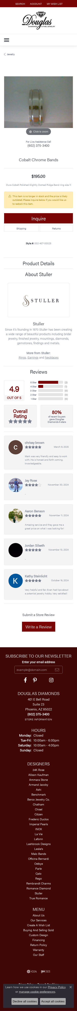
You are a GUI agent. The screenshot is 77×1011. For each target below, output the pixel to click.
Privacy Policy (57, 987)
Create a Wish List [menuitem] (38, 925)
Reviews (38, 371)
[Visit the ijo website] (45, 971)
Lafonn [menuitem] (38, 839)
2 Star (33, 394)
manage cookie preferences (37, 991)
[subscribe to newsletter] (57, 669)
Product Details (38, 263)
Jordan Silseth (35, 545)
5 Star (33, 382)
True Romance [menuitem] (38, 898)
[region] (38, 102)
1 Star (34, 399)
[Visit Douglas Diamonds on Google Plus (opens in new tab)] (51, 680)
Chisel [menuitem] (38, 809)
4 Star (33, 386)
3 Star (33, 390)
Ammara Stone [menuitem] (38, 779)
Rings (22, 357)
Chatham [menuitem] (38, 804)
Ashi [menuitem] (38, 789)
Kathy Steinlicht (36, 576)
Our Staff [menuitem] (38, 955)
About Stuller (38, 274)
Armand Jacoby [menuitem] (38, 784)
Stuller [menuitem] (39, 893)
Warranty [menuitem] (38, 950)
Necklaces (52, 357)
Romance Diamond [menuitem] (38, 888)
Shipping (21, 228)
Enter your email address (38, 662)
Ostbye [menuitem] (38, 863)
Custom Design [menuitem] (38, 935)
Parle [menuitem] (38, 868)
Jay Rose (31, 480)
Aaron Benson (35, 511)
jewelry (11, 54)
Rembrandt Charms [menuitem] (38, 883)
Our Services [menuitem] (38, 920)
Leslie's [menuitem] (38, 849)
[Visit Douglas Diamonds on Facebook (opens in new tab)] (25, 680)
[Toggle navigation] (6, 40)
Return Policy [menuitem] (38, 945)
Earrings (33, 357)
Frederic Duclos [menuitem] (38, 819)
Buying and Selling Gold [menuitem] (38, 930)
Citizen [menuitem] (38, 814)
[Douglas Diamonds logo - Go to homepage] (38, 20)
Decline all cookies (25, 1001)
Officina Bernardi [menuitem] (38, 858)
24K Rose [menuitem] (38, 770)
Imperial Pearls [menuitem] (38, 824)
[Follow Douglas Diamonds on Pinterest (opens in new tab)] (35, 680)
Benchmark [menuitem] (38, 794)
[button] (20, 3)
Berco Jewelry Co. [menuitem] (38, 799)
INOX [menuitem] (38, 829)
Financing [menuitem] (38, 940)
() (66, 382)
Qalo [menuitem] (38, 873)
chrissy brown (34, 442)
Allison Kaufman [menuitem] (38, 775)
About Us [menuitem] (38, 915)
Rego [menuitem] (38, 878)
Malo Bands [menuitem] (38, 854)
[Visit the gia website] (32, 971)
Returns (56, 228)
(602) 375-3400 (38, 145)
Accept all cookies (52, 1001)
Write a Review (38, 627)
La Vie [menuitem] (39, 834)
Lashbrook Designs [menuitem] (38, 844)
